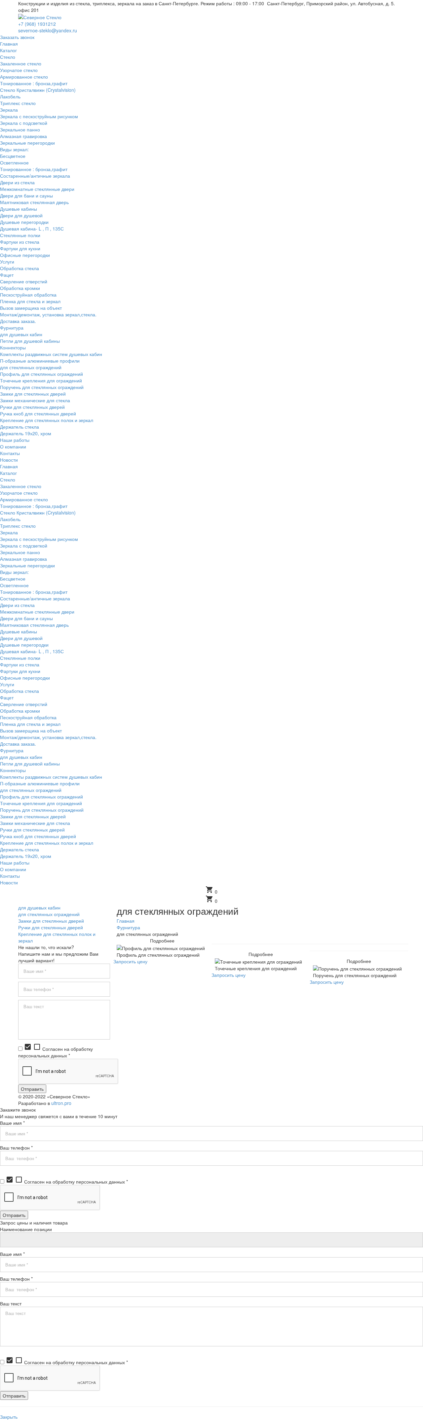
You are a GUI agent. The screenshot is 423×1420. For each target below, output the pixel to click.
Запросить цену (130, 961)
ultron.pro (61, 1103)
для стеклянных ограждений (49, 914)
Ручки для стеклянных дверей (50, 927)
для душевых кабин (39, 907)
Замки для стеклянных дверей (51, 920)
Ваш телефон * (16, 1147)
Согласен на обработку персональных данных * (55, 1052)
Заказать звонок (17, 37)
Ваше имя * (12, 1122)
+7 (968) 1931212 (37, 23)
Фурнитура (128, 927)
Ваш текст (10, 1303)
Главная (126, 920)
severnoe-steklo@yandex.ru (47, 30)
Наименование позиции (26, 1229)
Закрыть (9, 1416)
